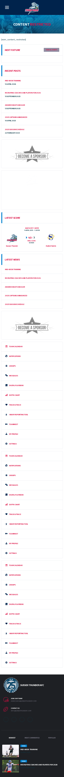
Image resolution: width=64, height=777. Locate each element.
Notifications (15, 356)
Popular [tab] (52, 738)
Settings (13, 444)
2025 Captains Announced (16, 117)
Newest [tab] (12, 738)
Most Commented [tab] (32, 738)
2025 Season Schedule (14, 129)
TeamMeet (13, 424)
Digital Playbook (16, 385)
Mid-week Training (13, 81)
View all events (51, 50)
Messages (13, 376)
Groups (12, 366)
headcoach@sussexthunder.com (23, 701)
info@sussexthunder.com (21, 711)
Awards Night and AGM (15, 105)
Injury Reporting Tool (18, 415)
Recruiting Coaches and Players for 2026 (22, 93)
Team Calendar (15, 346)
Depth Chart (14, 395)
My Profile (13, 434)
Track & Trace (15, 405)
